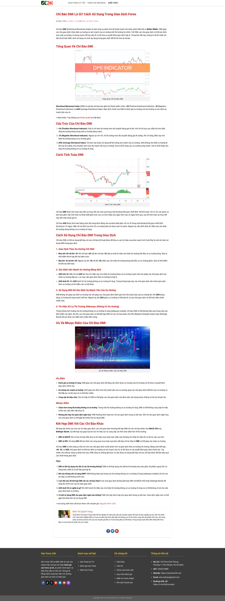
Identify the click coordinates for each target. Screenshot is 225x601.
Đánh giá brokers (97, 3)
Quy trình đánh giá (124, 574)
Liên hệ (120, 566)
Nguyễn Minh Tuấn (108, 503)
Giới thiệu (121, 562)
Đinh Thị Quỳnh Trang (90, 21)
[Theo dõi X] (52, 583)
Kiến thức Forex (86, 570)
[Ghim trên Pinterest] (117, 531)
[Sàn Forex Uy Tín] (52, 3)
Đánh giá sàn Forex (88, 566)
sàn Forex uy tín (83, 118)
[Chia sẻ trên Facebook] (108, 531)
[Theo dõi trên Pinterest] (56, 583)
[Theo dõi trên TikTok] (47, 583)
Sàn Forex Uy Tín (76, 3)
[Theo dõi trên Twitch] (68, 583)
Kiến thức (113, 3)
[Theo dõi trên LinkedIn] (60, 583)
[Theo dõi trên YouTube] (64, 583)
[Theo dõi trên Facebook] (43, 583)
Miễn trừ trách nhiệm (125, 578)
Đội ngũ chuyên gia (125, 582)
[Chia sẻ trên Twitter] (112, 531)
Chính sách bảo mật (125, 570)
